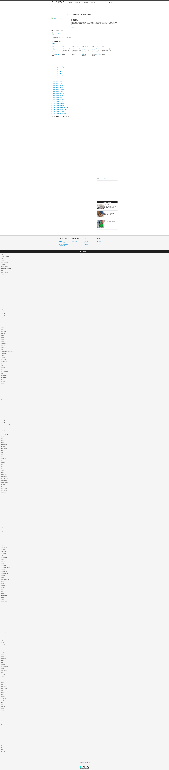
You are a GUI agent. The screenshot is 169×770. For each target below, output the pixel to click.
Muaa (2, 589)
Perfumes (61, 247)
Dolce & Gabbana (4, 377)
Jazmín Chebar (4, 476)
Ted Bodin (3, 696)
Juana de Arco (4, 488)
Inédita (2, 466)
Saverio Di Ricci (4, 656)
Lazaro (2, 533)
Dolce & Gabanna (4, 375)
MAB (2, 555)
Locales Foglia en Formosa (58, 81)
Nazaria (2, 597)
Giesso (2, 440)
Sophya (2, 676)
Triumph (2, 716)
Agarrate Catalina (4, 266)
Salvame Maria (4, 650)
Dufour (2, 395)
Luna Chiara (3, 551)
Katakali (2, 502)
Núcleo (2, 605)
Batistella (2, 311)
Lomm (2, 543)
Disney (2, 369)
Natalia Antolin (4, 595)
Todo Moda (3, 706)
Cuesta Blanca (4, 361)
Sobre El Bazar (75, 240)
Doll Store (3, 381)
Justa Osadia (3, 498)
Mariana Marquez (4, 573)
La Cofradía (3, 515)
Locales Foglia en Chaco (57, 71)
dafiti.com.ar (57, 54)
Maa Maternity (4, 553)
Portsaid (2, 624)
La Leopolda (3, 517)
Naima (2, 591)
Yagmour (2, 755)
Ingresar (112, 2)
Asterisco (2, 301)
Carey (2, 329)
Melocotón (3, 581)
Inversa (2, 470)
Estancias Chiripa (4, 412)
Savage (2, 654)
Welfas (2, 749)
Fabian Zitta (3, 430)
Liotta (2, 537)
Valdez (2, 729)
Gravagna (3, 446)
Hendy (2, 452)
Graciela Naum (4, 444)
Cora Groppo (3, 353)
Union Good (3, 728)
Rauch (2, 638)
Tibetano (2, 702)
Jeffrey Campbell (4, 478)
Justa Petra (3, 500)
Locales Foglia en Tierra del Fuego (59, 109)
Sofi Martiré (3, 674)
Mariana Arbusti (4, 571)
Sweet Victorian (4, 688)
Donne (2, 385)
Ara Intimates (3, 299)
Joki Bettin (3, 484)
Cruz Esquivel (3, 359)
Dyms (2, 399)
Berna (2, 319)
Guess (2, 450)
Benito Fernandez (4, 317)
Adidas (2, 260)
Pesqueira (3, 620)
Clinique (2, 347)
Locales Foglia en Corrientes (58, 77)
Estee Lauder (3, 414)
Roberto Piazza (4, 644)
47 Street (2, 254)
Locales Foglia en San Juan (58, 99)
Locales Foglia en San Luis (57, 101)
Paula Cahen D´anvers (5, 617)
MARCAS (93, 2)
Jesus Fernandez (4, 482)
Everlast (2, 426)
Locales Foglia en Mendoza (58, 89)
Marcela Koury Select (5, 567)
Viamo (2, 739)
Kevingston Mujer (4, 510)
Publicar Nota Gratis (101, 240)
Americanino (3, 284)
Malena (2, 559)
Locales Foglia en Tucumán (58, 111)
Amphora (2, 288)
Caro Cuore (3, 333)
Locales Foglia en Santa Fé (58, 105)
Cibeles (2, 339)
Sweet (2, 684)
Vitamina (2, 743)
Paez (2, 611)
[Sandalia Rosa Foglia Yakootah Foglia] (56, 48)
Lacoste (2, 521)
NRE (2, 603)
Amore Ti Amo (4, 286)
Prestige (2, 626)
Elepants (2, 402)
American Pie (3, 282)
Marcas (86, 240)
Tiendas (86, 241)
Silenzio (2, 668)
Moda (105, 220)
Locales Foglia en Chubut (57, 73)
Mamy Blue (3, 561)
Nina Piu (2, 599)
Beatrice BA (3, 313)
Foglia (2, 438)
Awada (2, 303)
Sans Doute (3, 652)
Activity (2, 258)
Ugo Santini (3, 724)
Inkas (2, 468)
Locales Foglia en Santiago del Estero (60, 107)
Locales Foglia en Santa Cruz (58, 103)
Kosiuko (2, 511)
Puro (2, 630)
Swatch (2, 682)
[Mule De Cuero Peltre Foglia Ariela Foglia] (96, 48)
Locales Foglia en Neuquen (58, 93)
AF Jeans (3, 264)
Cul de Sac (3, 363)
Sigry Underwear (4, 666)
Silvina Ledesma (4, 670)
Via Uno (2, 737)
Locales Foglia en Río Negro (58, 95)
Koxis (2, 513)
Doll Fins (2, 379)
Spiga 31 (2, 678)
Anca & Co (3, 290)
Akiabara (2, 274)
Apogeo (2, 297)
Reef (2, 640)
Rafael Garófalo (4, 632)
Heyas (2, 454)
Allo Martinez (3, 278)
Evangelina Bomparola (5, 424)
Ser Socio (99, 241)
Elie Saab (3, 404)
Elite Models (3, 406)
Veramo (2, 733)
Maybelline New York (5, 579)
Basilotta (2, 309)
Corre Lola (3, 357)
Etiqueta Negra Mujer (5, 422)
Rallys (2, 634)
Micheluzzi (3, 585)
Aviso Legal (74, 241)
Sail (1, 646)
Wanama (2, 745)
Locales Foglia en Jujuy (57, 83)
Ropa (60, 241)
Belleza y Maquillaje (63, 244)
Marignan (3, 575)
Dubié (2, 389)
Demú (2, 365)
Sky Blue (2, 672)
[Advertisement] (84, 8)
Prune (2, 628)
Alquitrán (2, 280)
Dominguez (3, 383)
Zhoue (2, 759)
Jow (1, 486)
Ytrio (2, 757)
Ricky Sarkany (4, 642)
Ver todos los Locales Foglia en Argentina (60, 66)
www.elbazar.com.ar (58, 2)
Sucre (2, 680)
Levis (2, 535)
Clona (2, 349)
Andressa (3, 293)
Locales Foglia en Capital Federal (59, 113)
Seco (2, 662)
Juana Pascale (4, 490)
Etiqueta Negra (4, 420)
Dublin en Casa (4, 391)
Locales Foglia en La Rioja (57, 87)
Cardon (2, 327)
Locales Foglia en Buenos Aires (58, 67)
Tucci (2, 722)
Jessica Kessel (4, 480)
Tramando (3, 710)
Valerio (2, 731)
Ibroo (2, 460)
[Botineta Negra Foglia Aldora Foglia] (76, 47)
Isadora (2, 472)
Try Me (2, 720)
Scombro (2, 660)
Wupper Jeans (4, 751)
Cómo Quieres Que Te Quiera (7, 351)
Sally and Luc (3, 648)
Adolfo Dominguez (4, 262)
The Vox (2, 700)
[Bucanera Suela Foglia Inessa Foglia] (66, 47)
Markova (2, 577)
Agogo (2, 270)
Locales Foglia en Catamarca (58, 69)
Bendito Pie (3, 315)
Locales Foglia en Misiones (57, 91)
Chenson (2, 335)
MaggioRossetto (4, 557)
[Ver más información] (59, 50)
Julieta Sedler (3, 496)
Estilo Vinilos (3, 416)
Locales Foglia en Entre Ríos (58, 79)
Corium (2, 355)
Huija (2, 456)
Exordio (2, 428)
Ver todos (53, 43)
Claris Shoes (3, 343)
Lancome (3, 525)
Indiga (2, 464)
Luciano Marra (4, 547)
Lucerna (2, 545)
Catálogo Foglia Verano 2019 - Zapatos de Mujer (61, 37)
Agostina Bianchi (4, 272)
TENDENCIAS (78, 2)
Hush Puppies (3, 458)
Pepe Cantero (3, 619)
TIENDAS (86, 2)
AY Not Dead (3, 305)
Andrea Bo (3, 292)
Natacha (2, 593)
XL (1, 753)
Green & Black (4, 448)
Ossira (2, 609)
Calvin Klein (3, 325)
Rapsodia (3, 636)
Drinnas (2, 387)
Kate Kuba (3, 504)
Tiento (2, 704)
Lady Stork (3, 523)
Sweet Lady (3, 686)
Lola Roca (3, 541)
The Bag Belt (3, 698)
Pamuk (2, 613)
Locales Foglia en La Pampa (58, 85)
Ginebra (2, 442)
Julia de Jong (3, 492)
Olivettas (2, 607)
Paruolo (2, 615)
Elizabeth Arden (4, 408)
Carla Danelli (3, 331)
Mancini (2, 563)
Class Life (3, 345)
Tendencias (106, 211)
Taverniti (2, 694)
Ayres (2, 307)
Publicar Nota (115, 2)
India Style (3, 462)
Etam (2, 418)
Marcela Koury (4, 565)
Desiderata (3, 367)
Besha (2, 321)
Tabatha (2, 692)
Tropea (2, 718)
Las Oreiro (3, 529)
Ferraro (2, 436)
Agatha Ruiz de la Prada (6, 268)
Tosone (2, 708)
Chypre (2, 337)
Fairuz (2, 432)
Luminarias (3, 549)
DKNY (2, 373)
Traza (2, 714)
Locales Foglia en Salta (57, 97)
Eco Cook (3, 401)
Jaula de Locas (4, 474)
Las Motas (3, 527)
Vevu (2, 735)
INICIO (70, 2)
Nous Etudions (4, 601)
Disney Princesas (4, 371)
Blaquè (2, 323)
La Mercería (3, 519)
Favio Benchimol (4, 434)
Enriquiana (3, 410)
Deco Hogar (106, 204)
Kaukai (2, 506)
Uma (2, 726)
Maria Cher (3, 569)
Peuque (2, 622)
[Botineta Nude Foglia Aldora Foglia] (106, 47)
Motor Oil (2, 587)
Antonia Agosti (4, 295)
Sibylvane (3, 664)
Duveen (2, 397)
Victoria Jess (3, 741)
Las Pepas (3, 531)
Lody (2, 539)
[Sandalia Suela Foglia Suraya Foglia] (86, 48)
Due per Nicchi (4, 393)
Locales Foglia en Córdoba (57, 75)
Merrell (2, 583)
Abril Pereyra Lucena (5, 256)
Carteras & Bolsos (63, 242)
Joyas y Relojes (62, 245)
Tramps (2, 712)
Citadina (2, 341)
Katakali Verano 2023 (109, 222)
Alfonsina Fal (3, 276)
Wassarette (3, 747)
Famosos (86, 244)
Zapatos (61, 240)
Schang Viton (3, 658)
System (2, 690)
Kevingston (3, 508)
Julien (2, 494)
